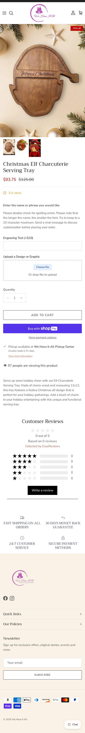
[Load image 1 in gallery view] (42, 80)
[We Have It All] (42, 13)
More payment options (43, 337)
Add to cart (42, 315)
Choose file (42, 267)
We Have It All (19, 719)
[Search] (13, 13)
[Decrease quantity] (6, 298)
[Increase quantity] (22, 298)
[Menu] (4, 13)
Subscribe (42, 675)
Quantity (9, 290)
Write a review (42, 490)
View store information (20, 356)
